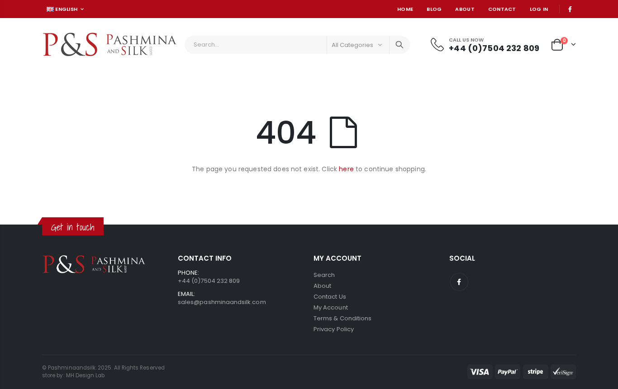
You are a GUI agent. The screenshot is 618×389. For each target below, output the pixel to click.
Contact (502, 9)
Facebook (459, 282)
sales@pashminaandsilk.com (222, 302)
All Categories (353, 45)
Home (405, 9)
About (464, 9)
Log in (539, 9)
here (346, 168)
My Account (331, 307)
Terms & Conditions (342, 318)
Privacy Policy (334, 329)
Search (399, 45)
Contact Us (330, 296)
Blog (434, 9)
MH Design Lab (85, 375)
